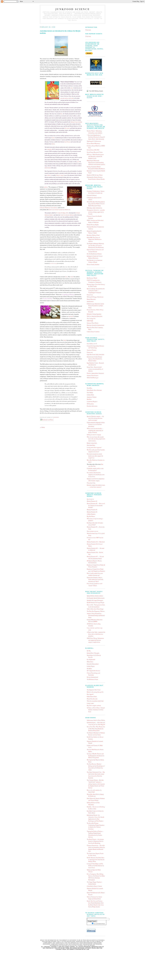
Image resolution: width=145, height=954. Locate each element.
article (45, 187)
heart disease (67, 142)
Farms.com (90, 352)
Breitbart (89, 399)
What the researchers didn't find (95, 701)
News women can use (92, 531)
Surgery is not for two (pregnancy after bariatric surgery (95, 480)
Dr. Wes (89, 651)
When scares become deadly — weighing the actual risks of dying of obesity (95, 430)
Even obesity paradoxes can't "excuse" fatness (94, 584)
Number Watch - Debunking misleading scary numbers (94, 132)
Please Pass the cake (92, 699)
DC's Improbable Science (93, 671)
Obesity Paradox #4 (92, 512)
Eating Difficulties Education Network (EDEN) (94, 620)
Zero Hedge (90, 392)
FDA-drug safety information (94, 208)
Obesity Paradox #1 (92, 501)
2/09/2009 (56, 417)
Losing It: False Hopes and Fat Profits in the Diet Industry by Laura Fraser (95, 865)
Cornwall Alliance (92, 195)
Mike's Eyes (90, 662)
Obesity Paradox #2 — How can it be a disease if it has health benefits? (96, 505)
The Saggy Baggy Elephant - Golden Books (94, 883)
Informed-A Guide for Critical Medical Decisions (94, 257)
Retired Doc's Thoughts (93, 653)
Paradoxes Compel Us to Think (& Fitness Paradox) (96, 566)
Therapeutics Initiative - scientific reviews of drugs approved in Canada (96, 212)
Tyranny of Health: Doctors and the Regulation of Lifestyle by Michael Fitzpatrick (95, 755)
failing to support (60, 175)
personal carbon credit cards (66, 98)
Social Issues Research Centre (95, 152)
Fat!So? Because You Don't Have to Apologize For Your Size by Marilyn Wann (95, 859)
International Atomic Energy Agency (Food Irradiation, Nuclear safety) (94, 358)
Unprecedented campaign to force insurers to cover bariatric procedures (96, 424)
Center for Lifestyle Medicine (67, 215)
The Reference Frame (92, 679)
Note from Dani (91, 445)
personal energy (53, 263)
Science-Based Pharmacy (93, 143)
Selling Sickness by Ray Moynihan (93, 803)
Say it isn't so (90, 499)
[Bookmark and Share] (47, 420)
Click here (88, 30)
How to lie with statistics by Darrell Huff (94, 791)
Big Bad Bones (91, 516)
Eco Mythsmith (91, 659)
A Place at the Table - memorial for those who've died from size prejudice (96, 634)
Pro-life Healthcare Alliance (94, 254)
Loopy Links (90, 703)
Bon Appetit (90, 694)
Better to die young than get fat (95, 692)
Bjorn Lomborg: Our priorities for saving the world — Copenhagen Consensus (96, 290)
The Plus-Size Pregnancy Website (96, 611)
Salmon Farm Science (92, 375)
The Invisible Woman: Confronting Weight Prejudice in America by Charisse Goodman (95, 826)
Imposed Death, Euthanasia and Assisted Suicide (95, 250)
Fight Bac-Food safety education (95, 354)
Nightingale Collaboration (94, 141)
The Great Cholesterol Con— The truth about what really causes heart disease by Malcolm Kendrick (96, 775)
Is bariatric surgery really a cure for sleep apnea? (95, 469)
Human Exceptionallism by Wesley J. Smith (94, 232)
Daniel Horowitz (91, 299)
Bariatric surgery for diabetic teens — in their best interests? (96, 486)
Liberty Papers (90, 666)
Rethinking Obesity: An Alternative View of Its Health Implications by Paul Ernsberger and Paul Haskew (95, 818)
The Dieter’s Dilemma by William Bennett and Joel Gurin (96, 734)
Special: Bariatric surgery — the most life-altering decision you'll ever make (95, 418)
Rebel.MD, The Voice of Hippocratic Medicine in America (94, 239)
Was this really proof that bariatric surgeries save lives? (96, 451)
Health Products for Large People (95, 602)
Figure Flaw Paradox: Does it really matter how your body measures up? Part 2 (95, 579)
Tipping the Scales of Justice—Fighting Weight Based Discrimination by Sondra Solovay (95, 834)
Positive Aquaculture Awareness (95, 373)
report (53, 137)
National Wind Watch (92, 323)
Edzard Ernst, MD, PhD (93, 150)
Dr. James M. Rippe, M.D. (62, 213)
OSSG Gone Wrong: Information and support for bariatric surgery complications (95, 640)
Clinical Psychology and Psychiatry (93, 674)
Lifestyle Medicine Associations (48, 207)
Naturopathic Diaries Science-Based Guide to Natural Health (96, 178)
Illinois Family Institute (93, 264)
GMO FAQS (90, 321)
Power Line (90, 295)
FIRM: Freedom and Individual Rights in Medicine (95, 221)
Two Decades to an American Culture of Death (94, 261)
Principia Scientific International (95, 325)
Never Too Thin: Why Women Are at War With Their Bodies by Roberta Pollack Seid (96, 728)
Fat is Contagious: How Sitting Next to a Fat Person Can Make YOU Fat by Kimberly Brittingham (96, 877)
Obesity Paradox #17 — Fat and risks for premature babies (95, 557)
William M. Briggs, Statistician (95, 297)
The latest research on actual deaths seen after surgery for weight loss (95, 456)
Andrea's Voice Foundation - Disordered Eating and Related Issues (96, 615)
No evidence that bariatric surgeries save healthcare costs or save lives (95, 474)
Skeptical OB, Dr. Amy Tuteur (95, 175)
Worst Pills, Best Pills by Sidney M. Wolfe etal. (95, 795)
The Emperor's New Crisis (93, 690)
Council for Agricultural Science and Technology (95, 347)
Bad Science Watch (92, 278)
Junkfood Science (72, 9)
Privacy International (92, 677)
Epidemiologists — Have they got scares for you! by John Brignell (96, 723)
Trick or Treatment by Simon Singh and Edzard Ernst (94, 898)
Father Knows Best (92, 696)
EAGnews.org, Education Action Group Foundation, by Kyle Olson (95, 305)
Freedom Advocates (92, 406)
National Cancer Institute (76, 122)
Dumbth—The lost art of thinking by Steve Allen (96, 808)
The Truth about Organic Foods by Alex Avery (95, 854)
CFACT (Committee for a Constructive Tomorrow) (94, 281)
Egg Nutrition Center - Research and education (95, 364)
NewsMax (89, 388)
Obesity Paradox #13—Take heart (96, 542)
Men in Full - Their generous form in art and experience (96, 606)
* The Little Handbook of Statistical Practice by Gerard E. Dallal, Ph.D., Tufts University (96, 137)
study (71, 277)
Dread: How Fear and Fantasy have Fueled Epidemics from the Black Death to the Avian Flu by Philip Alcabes (95, 904)
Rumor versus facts (92, 443)
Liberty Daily (90, 395)
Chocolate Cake (91, 483)
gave (78, 161)
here (72, 88)
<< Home (42, 427)
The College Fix (91, 318)
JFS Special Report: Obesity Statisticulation (94, 562)
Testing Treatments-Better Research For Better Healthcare (96, 167)
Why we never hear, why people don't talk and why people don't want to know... (96, 439)
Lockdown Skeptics (92, 401)
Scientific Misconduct (93, 664)
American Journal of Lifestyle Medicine (59, 209)
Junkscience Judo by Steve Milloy (96, 720)
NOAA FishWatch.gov (93, 378)
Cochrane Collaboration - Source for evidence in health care (95, 192)
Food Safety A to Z (92, 343)
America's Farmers (91, 350)
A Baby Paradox (91, 514)
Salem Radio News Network (94, 390)
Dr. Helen (89, 668)
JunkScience (90, 301)
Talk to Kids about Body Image (95, 609)
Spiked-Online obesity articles (95, 596)
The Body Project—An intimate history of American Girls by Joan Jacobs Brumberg (95, 841)
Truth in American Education (94, 316)
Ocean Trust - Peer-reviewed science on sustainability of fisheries (95, 369)
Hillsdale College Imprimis (94, 314)
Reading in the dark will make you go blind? (95, 524)
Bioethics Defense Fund (93, 235)
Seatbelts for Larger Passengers (95, 600)
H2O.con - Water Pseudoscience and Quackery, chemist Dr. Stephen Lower (95, 156)
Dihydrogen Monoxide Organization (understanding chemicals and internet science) (96, 162)
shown (53, 144)
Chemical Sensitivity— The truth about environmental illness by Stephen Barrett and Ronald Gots (96, 848)
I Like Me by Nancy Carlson (94, 886)
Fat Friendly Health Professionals (95, 598)
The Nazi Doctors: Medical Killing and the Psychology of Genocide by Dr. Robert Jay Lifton (95, 767)
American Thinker (91, 397)
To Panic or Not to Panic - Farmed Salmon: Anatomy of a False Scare (96, 710)
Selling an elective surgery (94, 434)
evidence (49, 175)
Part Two (93, 466)
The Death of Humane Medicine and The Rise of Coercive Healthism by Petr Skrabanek (95, 245)
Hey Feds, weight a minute (94, 705)
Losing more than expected (94, 447)
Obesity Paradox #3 (92, 509)
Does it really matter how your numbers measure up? (95, 574)
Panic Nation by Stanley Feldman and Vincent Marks (96, 799)
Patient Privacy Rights (93, 224)
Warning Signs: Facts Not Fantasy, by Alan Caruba (96, 285)
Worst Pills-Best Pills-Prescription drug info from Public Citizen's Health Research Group (96, 203)
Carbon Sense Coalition (93, 332)
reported (70, 316)
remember (49, 149)
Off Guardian (90, 404)
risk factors (67, 128)
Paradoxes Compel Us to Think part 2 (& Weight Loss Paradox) (96, 570)
